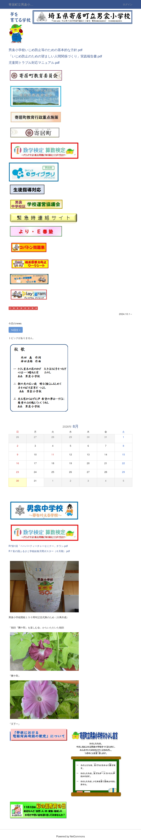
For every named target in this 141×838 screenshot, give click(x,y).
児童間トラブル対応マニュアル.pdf (34, 62)
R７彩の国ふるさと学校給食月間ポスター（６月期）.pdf (39, 551)
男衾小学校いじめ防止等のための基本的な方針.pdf (45, 49)
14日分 (15, 330)
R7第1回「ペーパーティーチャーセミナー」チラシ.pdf (38, 546)
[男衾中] (44, 510)
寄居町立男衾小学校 (22, 4)
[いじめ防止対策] (27, 189)
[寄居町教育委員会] (36, 75)
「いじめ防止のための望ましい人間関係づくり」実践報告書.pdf (55, 56)
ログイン (127, 4)
